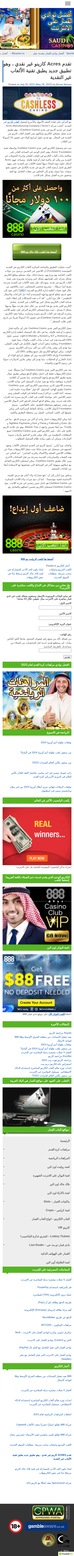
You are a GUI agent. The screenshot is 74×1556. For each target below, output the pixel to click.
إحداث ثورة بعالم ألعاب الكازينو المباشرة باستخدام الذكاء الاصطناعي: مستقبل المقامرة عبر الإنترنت (43, 1402)
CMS (22, 290)
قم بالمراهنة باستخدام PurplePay (54, 1287)
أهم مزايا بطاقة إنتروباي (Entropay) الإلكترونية (47, 1309)
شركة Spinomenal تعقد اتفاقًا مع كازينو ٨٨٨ (49, 1483)
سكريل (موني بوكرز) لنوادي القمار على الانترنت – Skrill (43, 1332)
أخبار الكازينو (63, 565)
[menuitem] (37, 1140)
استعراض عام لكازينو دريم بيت (56, 1064)
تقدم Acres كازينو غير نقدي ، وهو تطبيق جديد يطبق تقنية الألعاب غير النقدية (42, 1457)
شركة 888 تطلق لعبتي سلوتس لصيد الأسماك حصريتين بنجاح (40, 1434)
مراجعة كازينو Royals (60, 1032)
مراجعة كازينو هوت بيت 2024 (56, 1060)
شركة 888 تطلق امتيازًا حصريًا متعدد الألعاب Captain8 (43, 1424)
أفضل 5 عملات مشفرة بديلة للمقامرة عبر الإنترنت (46, 1052)
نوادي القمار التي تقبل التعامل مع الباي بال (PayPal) (45, 1347)
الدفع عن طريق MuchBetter (57, 1317)
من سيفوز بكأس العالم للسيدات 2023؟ (51, 762)
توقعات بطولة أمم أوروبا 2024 (56, 742)
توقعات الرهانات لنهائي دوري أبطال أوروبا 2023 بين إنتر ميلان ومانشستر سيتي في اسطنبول (40, 788)
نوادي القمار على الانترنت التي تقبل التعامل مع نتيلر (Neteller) (45, 1357)
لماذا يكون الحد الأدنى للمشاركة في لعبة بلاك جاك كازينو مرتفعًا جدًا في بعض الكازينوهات (25, 573)
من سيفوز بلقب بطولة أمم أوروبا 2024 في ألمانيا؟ (45, 752)
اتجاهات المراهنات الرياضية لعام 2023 (52, 1414)
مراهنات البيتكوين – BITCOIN (56, 1325)
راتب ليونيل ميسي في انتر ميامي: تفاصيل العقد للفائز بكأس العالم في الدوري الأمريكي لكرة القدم (41, 774)
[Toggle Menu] (68, 3)
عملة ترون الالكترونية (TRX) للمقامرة (52, 1294)
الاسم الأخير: (65, 613)
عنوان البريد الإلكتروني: (59, 624)
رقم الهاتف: (65, 634)
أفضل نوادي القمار (10, 53)
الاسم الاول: (65, 603)
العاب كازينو (13, 121)
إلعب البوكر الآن (56, 1014)
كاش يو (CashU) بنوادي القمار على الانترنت (49, 1340)
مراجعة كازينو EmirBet (59, 1056)
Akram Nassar (63, 84)
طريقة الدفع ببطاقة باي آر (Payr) (54, 1302)
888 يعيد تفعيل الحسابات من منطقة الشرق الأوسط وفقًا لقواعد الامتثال (43, 1378)
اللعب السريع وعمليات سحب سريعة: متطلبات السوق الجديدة (59, 573)
